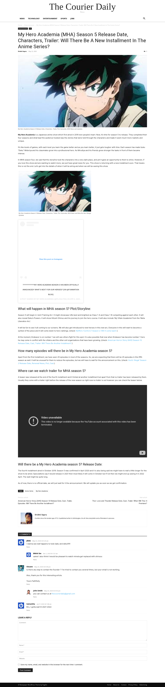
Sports (64, 18)
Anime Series (29, 491)
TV (30, 28)
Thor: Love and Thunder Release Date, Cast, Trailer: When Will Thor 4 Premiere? (119, 502)
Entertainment (50, 18)
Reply (28, 547)
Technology (34, 18)
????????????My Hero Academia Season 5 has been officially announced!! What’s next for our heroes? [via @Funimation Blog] (51, 289)
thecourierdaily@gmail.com (63, 594)
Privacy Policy (132, 685)
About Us (116, 685)
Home (20, 25)
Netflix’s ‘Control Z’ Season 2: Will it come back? (96, 331)
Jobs (72, 18)
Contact (123, 685)
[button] (144, 19)
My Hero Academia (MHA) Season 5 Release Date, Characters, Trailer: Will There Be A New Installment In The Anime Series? (82, 40)
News (22, 18)
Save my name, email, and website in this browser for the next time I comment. (52, 664)
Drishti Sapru (22, 51)
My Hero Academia (45, 299)
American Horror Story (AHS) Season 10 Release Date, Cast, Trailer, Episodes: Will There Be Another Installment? (45, 502)
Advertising (143, 685)
